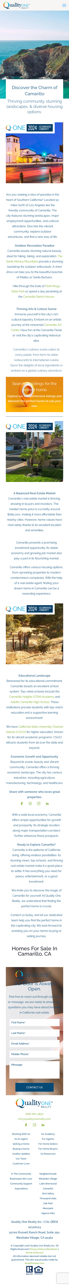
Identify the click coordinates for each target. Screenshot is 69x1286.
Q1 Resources (48, 1153)
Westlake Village (48, 1178)
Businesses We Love (21, 1178)
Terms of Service (34, 1252)
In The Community (21, 1173)
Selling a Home (21, 1144)
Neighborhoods (47, 1173)
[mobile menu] (64, 5)
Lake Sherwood (48, 1183)
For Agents (48, 1139)
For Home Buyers (48, 1148)
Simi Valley (48, 1193)
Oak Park (48, 1203)
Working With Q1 (21, 1134)
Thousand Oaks (48, 1198)
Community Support (21, 1183)
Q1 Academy (48, 1134)
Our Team (21, 1158)
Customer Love (21, 1163)
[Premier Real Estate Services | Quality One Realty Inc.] (16, 5)
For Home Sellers (48, 1144)
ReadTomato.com (34, 1263)
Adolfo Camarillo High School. (30, 702)
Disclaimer (52, 1249)
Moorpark (48, 1208)
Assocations (21, 1188)
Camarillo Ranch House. (38, 296)
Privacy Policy (37, 1249)
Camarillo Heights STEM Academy (31, 696)
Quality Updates (21, 1153)
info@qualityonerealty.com (34, 1119)
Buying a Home (21, 1148)
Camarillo (48, 1188)
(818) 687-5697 (34, 1114)
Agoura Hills (48, 1213)
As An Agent (21, 1139)
